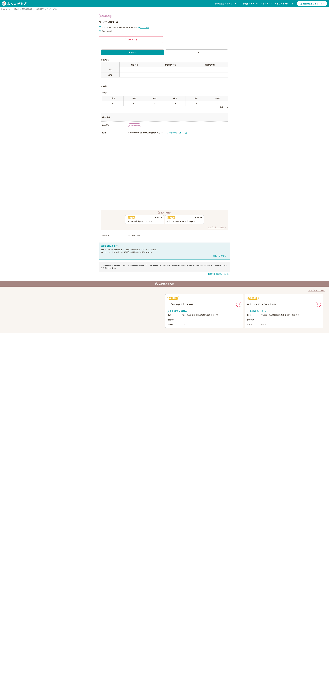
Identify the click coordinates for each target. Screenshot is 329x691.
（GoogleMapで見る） (175, 132)
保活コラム (265, 3)
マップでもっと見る (216, 227)
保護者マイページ (250, 3)
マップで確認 (144, 27)
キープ (237, 3)
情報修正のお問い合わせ (218, 274)
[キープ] (238, 304)
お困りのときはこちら (284, 3)
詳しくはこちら (219, 256)
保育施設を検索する (223, 3)
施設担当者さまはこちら (313, 3)
